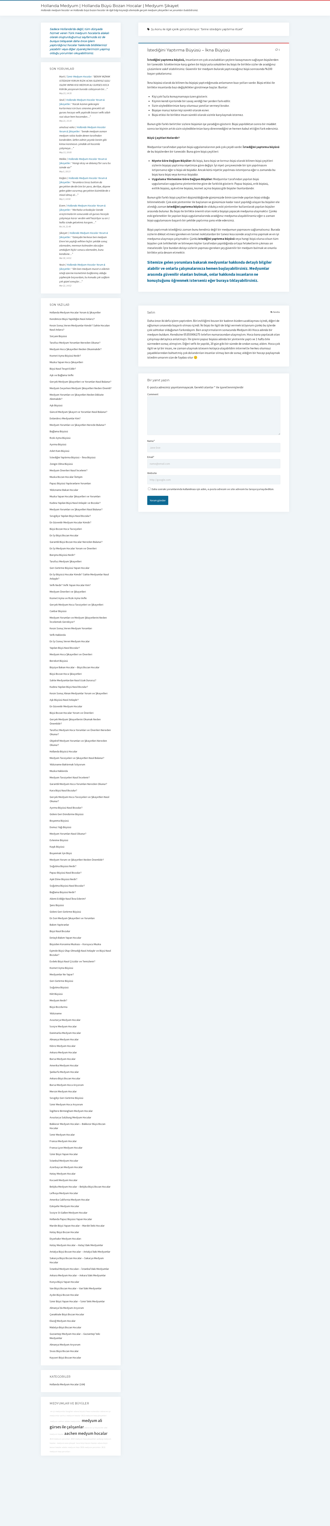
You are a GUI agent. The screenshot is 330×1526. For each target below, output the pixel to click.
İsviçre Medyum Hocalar (63, 1026)
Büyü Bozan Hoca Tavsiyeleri (66, 529)
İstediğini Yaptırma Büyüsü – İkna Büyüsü (188, 50)
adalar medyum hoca (71, 1447)
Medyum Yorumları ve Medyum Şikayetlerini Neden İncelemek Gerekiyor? (78, 620)
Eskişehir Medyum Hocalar (64, 1206)
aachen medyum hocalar (86, 1433)
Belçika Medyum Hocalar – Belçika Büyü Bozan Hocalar (80, 1186)
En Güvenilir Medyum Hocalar (66, 706)
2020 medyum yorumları (90, 1447)
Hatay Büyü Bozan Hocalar (64, 1232)
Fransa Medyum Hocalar (63, 1141)
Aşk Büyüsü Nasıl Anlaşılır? (64, 700)
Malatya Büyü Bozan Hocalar (65, 1327)
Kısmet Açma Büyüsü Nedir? (65, 355)
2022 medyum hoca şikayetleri (94, 1415)
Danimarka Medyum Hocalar (65, 1033)
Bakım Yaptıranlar (59, 924)
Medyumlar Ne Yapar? (62, 974)
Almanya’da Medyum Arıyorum (67, 1308)
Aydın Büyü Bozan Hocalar (64, 1295)
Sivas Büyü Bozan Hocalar (64, 1351)
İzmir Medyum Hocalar (79, 76)
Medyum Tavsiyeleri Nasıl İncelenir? (70, 777)
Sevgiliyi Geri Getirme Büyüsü (66, 1098)
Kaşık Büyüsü (57, 846)
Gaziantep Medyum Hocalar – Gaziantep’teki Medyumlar (75, 1336)
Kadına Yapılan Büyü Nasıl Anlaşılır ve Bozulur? (75, 503)
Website (152, 473)
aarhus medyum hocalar (70, 1415)
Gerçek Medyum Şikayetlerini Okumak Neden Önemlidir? (75, 721)
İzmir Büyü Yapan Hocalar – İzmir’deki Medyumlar (77, 1301)
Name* (151, 441)
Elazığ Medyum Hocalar (63, 1321)
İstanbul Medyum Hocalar (64, 1160)
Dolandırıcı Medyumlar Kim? (65, 418)
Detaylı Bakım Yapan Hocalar (65, 937)
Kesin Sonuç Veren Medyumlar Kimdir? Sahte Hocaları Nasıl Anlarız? (80, 327)
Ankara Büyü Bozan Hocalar (65, 1078)
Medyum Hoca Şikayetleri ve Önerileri (71, 654)
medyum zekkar (57, 1421)
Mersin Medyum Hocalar (63, 1091)
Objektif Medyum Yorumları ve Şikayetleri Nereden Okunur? (78, 743)
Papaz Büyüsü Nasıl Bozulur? (66, 872)
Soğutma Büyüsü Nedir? (63, 866)
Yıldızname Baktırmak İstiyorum (67, 764)
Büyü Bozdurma (58, 1007)
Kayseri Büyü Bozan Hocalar (65, 1357)
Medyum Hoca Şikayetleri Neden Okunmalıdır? (76, 349)
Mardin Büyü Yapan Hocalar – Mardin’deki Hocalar (77, 1225)
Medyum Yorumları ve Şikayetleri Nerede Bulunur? (78, 425)
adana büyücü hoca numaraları (87, 1411)
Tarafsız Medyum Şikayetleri (66, 561)
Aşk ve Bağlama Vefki (62, 375)
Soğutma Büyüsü (59, 987)
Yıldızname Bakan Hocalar (64, 490)
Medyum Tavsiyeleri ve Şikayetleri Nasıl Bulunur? (77, 758)
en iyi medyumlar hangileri (61, 1411)
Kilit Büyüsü (56, 994)
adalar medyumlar (72, 1421)
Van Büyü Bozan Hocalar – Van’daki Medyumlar (76, 1288)
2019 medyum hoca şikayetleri (83, 1439)
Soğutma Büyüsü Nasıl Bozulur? (67, 885)
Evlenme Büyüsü (59, 840)
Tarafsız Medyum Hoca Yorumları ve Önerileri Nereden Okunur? (80, 732)
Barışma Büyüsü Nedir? (62, 555)
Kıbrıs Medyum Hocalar (63, 1046)
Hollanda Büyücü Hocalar (63, 751)
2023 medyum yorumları (60, 1439)
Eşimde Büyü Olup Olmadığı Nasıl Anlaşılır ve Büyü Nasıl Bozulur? (80, 953)
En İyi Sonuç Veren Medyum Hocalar (70, 641)
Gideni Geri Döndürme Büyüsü (66, 814)
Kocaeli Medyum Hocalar (64, 1180)
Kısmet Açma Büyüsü (61, 968)
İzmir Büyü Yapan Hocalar (64, 1154)
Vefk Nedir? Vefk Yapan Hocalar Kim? (70, 585)
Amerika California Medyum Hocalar (70, 1199)
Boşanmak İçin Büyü (61, 853)
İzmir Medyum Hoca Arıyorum (66, 1104)
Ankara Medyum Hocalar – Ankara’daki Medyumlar (78, 1275)
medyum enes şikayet (65, 1443)
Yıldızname (56, 1013)
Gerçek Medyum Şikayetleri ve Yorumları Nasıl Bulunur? (80, 381)
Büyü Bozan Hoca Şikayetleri (66, 674)
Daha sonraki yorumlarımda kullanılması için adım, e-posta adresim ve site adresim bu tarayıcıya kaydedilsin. (213, 489)
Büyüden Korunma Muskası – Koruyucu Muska (75, 944)
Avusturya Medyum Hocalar (65, 1020)
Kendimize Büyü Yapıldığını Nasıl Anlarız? (72, 319)
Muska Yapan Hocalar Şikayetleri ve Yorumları (75, 496)
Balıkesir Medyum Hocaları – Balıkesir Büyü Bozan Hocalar (77, 1126)
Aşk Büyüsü (56, 405)
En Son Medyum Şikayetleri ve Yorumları (72, 918)
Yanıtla (276, 312)
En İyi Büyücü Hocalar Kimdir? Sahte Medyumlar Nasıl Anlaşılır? (79, 576)
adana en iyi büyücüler (94, 1427)
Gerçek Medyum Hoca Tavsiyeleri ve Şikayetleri (76, 604)
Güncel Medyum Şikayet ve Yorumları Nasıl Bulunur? (78, 412)
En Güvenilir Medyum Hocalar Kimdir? (70, 522)
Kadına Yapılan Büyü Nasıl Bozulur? (69, 687)
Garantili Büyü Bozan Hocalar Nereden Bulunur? (76, 542)
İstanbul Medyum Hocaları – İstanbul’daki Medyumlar (79, 1269)
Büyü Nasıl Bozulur (60, 931)
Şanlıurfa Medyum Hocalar (64, 1072)
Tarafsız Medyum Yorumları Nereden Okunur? (75, 342)
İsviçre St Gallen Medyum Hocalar (68, 1212)
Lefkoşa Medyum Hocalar (64, 1193)
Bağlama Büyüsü (59, 431)
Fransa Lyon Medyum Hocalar (66, 1147)
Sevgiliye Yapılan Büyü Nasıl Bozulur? (70, 516)
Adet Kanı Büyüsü (59, 451)
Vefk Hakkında (58, 635)
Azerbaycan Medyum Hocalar (66, 1167)
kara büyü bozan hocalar (86, 1443)
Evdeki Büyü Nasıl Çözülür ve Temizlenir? (72, 961)
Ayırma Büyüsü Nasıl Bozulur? (66, 807)
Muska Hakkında (59, 771)
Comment (152, 394)
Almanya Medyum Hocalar (64, 1039)
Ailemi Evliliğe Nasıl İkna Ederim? (68, 898)
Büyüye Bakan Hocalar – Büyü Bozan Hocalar (74, 667)
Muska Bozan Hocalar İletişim (66, 477)
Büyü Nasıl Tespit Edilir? (63, 368)
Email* (150, 457)
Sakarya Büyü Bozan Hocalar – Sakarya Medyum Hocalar (77, 1260)
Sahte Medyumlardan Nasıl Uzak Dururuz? (73, 680)
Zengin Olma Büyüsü (61, 464)
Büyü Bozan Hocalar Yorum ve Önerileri (72, 713)
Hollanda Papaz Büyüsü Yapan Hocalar (71, 1219)
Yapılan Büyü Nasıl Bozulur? (65, 648)
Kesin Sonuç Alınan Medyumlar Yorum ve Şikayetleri (79, 693)
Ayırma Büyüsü (58, 444)
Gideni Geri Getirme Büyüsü (65, 911)
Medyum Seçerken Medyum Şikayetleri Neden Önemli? (81, 388)
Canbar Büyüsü (58, 611)
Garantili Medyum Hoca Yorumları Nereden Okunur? (78, 784)
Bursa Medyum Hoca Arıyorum (67, 1085)
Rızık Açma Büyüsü (60, 438)
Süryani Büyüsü (58, 336)
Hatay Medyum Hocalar (63, 1173)
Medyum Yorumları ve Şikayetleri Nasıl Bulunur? (76, 509)
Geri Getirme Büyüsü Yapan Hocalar (70, 568)
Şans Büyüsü (57, 905)
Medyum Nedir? (58, 1000)
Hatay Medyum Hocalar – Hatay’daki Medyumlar (76, 1245)
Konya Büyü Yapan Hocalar (64, 1282)
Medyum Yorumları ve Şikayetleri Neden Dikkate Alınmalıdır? (77, 397)
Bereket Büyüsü (59, 661)
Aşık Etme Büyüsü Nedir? (63, 879)
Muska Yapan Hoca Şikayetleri (66, 362)
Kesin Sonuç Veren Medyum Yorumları (71, 628)
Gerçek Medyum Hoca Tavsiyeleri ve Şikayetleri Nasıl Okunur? (79, 799)
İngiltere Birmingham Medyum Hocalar (71, 1111)
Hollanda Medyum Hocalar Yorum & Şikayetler (75, 312)
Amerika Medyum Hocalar (64, 1065)
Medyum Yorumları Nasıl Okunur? (68, 833)
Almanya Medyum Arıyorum (65, 1344)
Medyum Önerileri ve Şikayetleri (68, 591)
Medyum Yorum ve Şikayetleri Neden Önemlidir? (77, 859)
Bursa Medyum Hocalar (63, 1059)
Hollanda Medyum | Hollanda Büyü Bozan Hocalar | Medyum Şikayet (110, 5)
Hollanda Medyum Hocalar (64, 1384)
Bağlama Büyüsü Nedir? (63, 892)
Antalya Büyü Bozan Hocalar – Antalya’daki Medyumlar (80, 1251)
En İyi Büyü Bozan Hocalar (64, 535)
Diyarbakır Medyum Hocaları (65, 1238)
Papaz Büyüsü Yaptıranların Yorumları (70, 483)
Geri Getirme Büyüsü (61, 981)
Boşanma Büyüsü (59, 820)
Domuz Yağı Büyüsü (60, 827)
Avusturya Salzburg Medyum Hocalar (70, 1117)
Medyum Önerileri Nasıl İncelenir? (68, 470)
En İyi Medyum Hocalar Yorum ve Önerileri (73, 548)
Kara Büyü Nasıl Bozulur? (63, 790)
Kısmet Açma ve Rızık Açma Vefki (68, 598)
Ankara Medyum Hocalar (63, 1052)
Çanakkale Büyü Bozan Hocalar (67, 1314)
